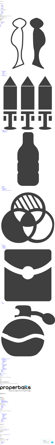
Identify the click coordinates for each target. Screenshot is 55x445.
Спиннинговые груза (5, 75)
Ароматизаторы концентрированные (6, 358)
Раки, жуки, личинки (5, 73)
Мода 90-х (2, 442)
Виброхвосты (4, 71)
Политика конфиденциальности (4, 401)
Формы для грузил (4, 414)
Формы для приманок (5, 364)
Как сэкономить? (3, 421)
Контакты (2, 402)
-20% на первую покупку (3, 373)
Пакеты (3, 303)
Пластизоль (4, 415)
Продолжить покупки (7, 434)
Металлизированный (5, 188)
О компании (2, 400)
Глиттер (3, 366)
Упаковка (3, 417)
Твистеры (4, 72)
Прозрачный (4, 246)
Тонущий (3, 187)
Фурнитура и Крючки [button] (3, 359)
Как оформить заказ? (3, 369)
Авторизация (1, 430)
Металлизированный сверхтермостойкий (7, 190)
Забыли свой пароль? (6, 429)
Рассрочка (2, 407)
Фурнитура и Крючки (5, 418)
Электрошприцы (4, 131)
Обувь (2, 443)
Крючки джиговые (4, 361)
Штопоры (4, 362)
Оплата (2, 7)
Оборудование (4, 365)
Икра (3, 74)
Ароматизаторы (4, 368)
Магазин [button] (2, 413)
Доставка (2, 370)
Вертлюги (4, 360)
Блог (1, 372)
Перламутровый (4, 247)
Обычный (4, 245)
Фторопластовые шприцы (5, 130)
